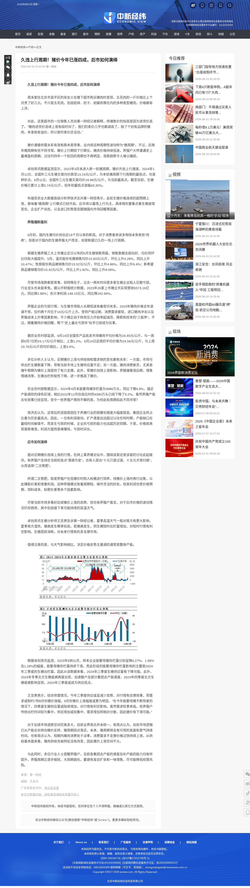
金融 (52, 34)
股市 (86, 34)
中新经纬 (20, 47)
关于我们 (58, 842)
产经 (131, 34)
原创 (198, 34)
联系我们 (104, 842)
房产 (142, 34)
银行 (74, 34)
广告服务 (126, 842)
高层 (29, 34)
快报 (221, 34)
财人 (209, 34)
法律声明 (148, 842)
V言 (187, 34)
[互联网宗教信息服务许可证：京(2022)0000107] (150, 862)
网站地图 (191, 842)
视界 (120, 34)
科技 (154, 34)
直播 (108, 34)
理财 (97, 34)
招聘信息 (170, 842)
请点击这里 (51, 788)
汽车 (165, 34)
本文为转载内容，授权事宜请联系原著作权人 (50, 794)
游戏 (176, 34)
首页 (17, 34)
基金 (63, 34)
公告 (232, 34)
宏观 (40, 34)
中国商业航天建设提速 (211, 147)
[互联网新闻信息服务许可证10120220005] (96, 862)
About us (81, 842)
